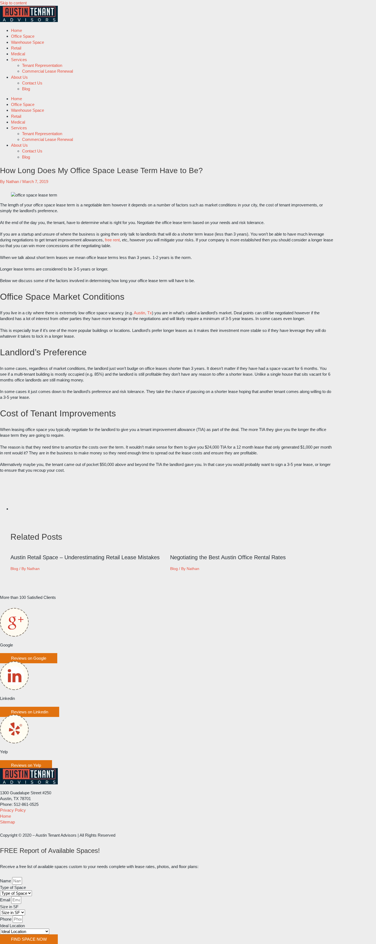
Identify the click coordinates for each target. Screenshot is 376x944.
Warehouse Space (27, 42)
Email (5, 899)
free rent (112, 240)
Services (19, 59)
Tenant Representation (42, 65)
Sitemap (7, 822)
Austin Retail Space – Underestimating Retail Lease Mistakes (85, 557)
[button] (28, 658)
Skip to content (13, 3)
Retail (16, 48)
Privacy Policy (13, 810)
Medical (18, 53)
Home (16, 30)
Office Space (22, 36)
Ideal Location (12, 925)
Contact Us (32, 83)
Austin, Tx (143, 312)
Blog (26, 88)
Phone (6, 919)
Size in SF (9, 906)
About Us (19, 77)
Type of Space (13, 887)
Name (6, 880)
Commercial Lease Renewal (47, 71)
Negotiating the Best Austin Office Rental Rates (228, 557)
